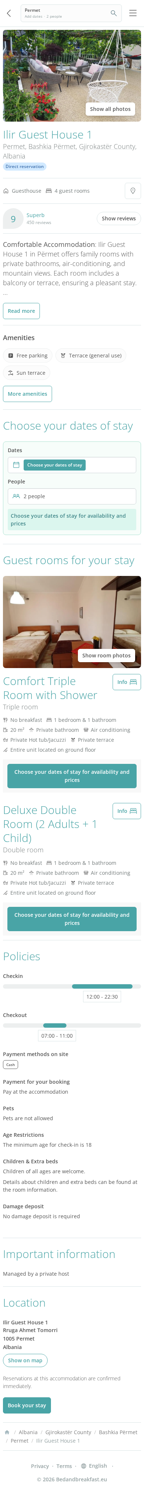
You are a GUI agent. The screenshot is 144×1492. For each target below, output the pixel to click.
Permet (14, 146)
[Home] (7, 1432)
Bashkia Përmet (52, 146)
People (16, 481)
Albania (14, 155)
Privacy (40, 1466)
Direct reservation (25, 166)
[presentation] (72, 465)
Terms (64, 1466)
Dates (15, 450)
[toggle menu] (133, 13)
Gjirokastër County (107, 146)
